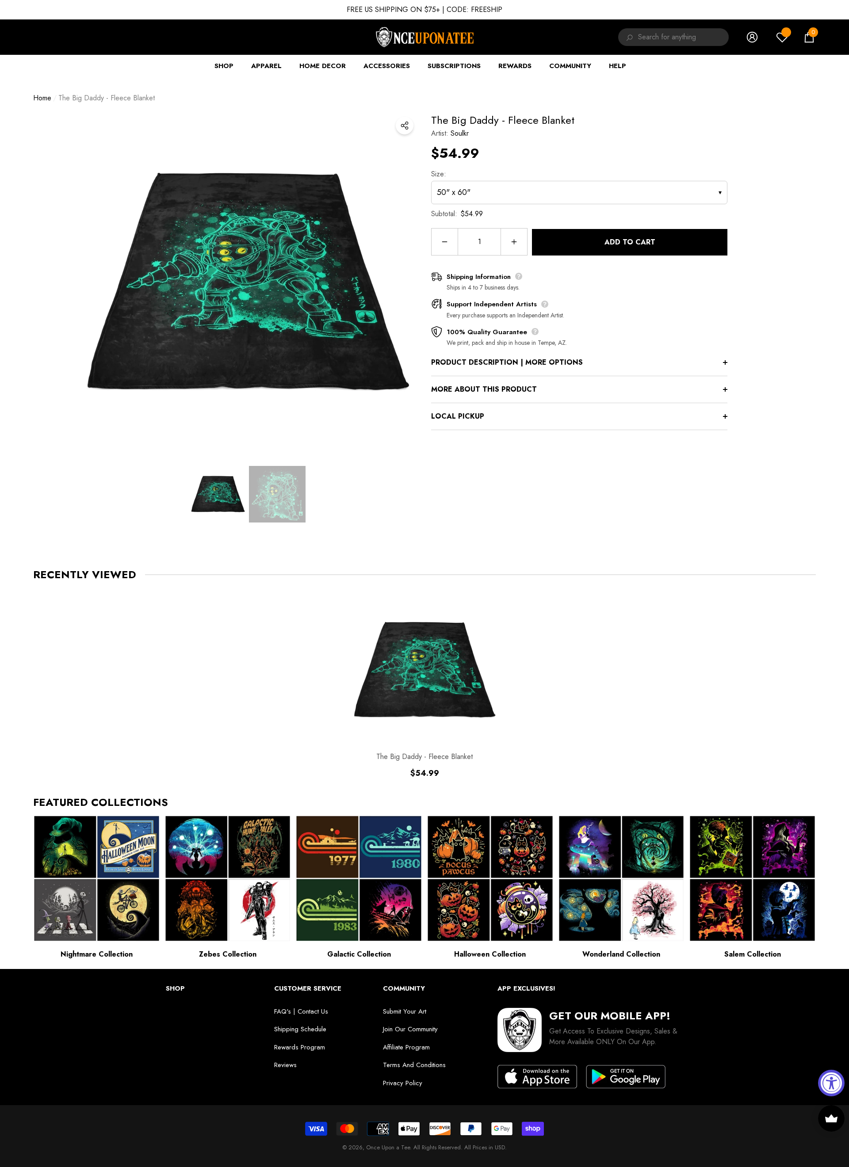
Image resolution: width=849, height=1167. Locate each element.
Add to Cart (629, 242)
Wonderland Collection (621, 954)
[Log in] (752, 37)
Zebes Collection (227, 954)
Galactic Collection (359, 954)
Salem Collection (752, 954)
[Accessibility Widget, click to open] (831, 1083)
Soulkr (460, 133)
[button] (809, 37)
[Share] (404, 125)
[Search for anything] (628, 37)
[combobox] (683, 37)
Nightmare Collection (97, 954)
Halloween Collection (490, 954)
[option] (247, 282)
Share (404, 125)
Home (42, 98)
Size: (438, 174)
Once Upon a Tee (388, 1147)
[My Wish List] (782, 37)
